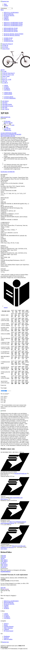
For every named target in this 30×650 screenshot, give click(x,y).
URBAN (6, 18)
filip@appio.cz (4, 499)
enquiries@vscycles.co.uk (7, 547)
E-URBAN (7, 88)
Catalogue (6, 629)
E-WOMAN (7, 90)
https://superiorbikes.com (16, 497)
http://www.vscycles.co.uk (18, 546)
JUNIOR (6, 17)
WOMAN (6, 19)
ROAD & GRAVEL (9, 15)
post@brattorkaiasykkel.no (7, 523)
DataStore (6, 637)
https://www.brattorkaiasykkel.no (17, 521)
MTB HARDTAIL (9, 14)
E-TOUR (6, 87)
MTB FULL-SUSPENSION (11, 12)
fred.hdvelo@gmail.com (20, 473)
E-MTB (6, 85)
